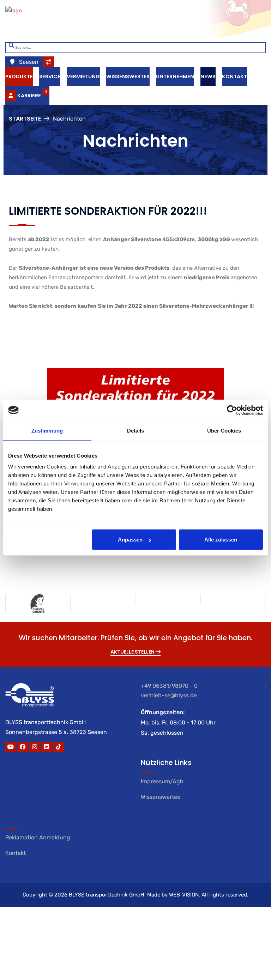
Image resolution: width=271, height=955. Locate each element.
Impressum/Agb (162, 781)
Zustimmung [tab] (47, 430)
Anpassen (130, 540)
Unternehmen (175, 76)
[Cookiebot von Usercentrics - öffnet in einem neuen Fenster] (232, 410)
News (208, 76)
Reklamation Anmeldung (37, 837)
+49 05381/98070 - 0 (169, 685)
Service (49, 76)
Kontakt (234, 76)
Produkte (19, 76)
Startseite (25, 119)
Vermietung (83, 76)
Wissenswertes (128, 76)
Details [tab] (135, 430)
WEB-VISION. (184, 895)
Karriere (32, 94)
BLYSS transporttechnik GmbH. (107, 895)
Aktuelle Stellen (133, 651)
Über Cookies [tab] (224, 430)
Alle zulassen (220, 540)
